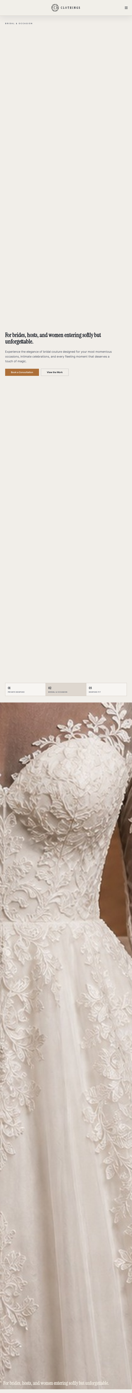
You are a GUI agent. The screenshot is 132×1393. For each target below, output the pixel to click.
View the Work (55, 366)
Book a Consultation (22, 366)
